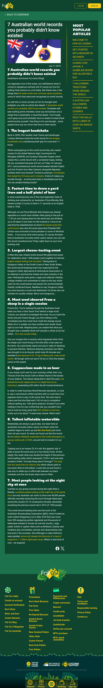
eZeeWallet (58, 616)
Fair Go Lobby (11, 596)
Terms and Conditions (82, 602)
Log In (81, 6)
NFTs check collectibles (58, 638)
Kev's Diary (10, 609)
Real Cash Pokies (37, 645)
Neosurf (57, 607)
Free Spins (34, 610)
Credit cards (59, 611)
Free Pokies (35, 649)
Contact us (82, 616)
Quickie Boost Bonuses (35, 620)
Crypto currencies (61, 602)
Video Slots (34, 636)
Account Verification (14, 605)
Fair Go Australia (13, 631)
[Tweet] (62, 548)
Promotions (34, 597)
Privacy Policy (84, 612)
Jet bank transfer (61, 620)
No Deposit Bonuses (38, 614)
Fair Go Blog (11, 622)
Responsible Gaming (87, 608)
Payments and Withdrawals (60, 597)
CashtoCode (59, 624)
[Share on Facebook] (57, 548)
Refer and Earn (12, 613)
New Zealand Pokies (39, 632)
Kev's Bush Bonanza (38, 601)
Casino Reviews (12, 618)
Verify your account (62, 629)
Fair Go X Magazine (14, 626)
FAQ (79, 597)
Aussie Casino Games (36, 626)
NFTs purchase (60, 633)
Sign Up (94, 6)
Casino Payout (36, 640)
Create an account (13, 600)
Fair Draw (33, 606)
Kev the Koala (44, 430)
